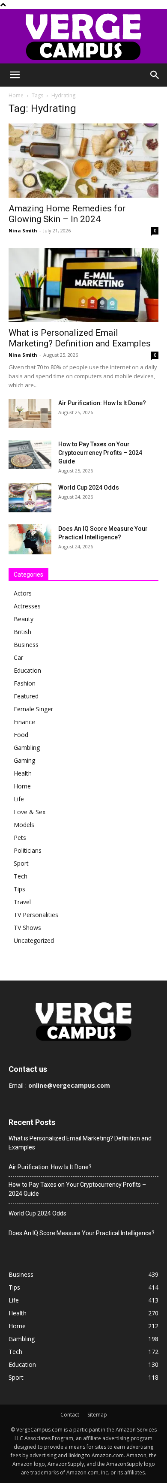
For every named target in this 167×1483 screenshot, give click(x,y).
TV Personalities (36, 915)
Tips (19, 889)
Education (27, 670)
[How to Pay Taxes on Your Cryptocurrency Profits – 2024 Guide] (30, 454)
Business (26, 645)
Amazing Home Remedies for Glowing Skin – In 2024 (67, 213)
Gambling (27, 747)
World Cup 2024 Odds (88, 487)
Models (24, 825)
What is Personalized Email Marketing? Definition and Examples (80, 338)
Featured (26, 696)
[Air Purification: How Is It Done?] (30, 413)
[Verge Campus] (83, 36)
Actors (23, 593)
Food (21, 735)
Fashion (25, 683)
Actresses (27, 606)
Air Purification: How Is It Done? (102, 403)
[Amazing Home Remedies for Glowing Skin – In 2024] (83, 160)
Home (16, 95)
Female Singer (33, 709)
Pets (20, 837)
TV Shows (27, 927)
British (22, 632)
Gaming (24, 760)
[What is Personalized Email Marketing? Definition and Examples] (83, 285)
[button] (14, 75)
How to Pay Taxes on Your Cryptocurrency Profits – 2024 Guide (100, 453)
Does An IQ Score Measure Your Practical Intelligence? (82, 1233)
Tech (20, 876)
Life (19, 799)
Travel (22, 902)
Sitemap (97, 1414)
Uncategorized (34, 940)
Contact (69, 1414)
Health (23, 773)
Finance (24, 722)
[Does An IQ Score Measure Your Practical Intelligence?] (30, 539)
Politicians (28, 850)
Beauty (23, 619)
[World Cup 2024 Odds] (30, 498)
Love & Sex (29, 812)
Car (18, 657)
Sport (21, 863)
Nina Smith (23, 230)
